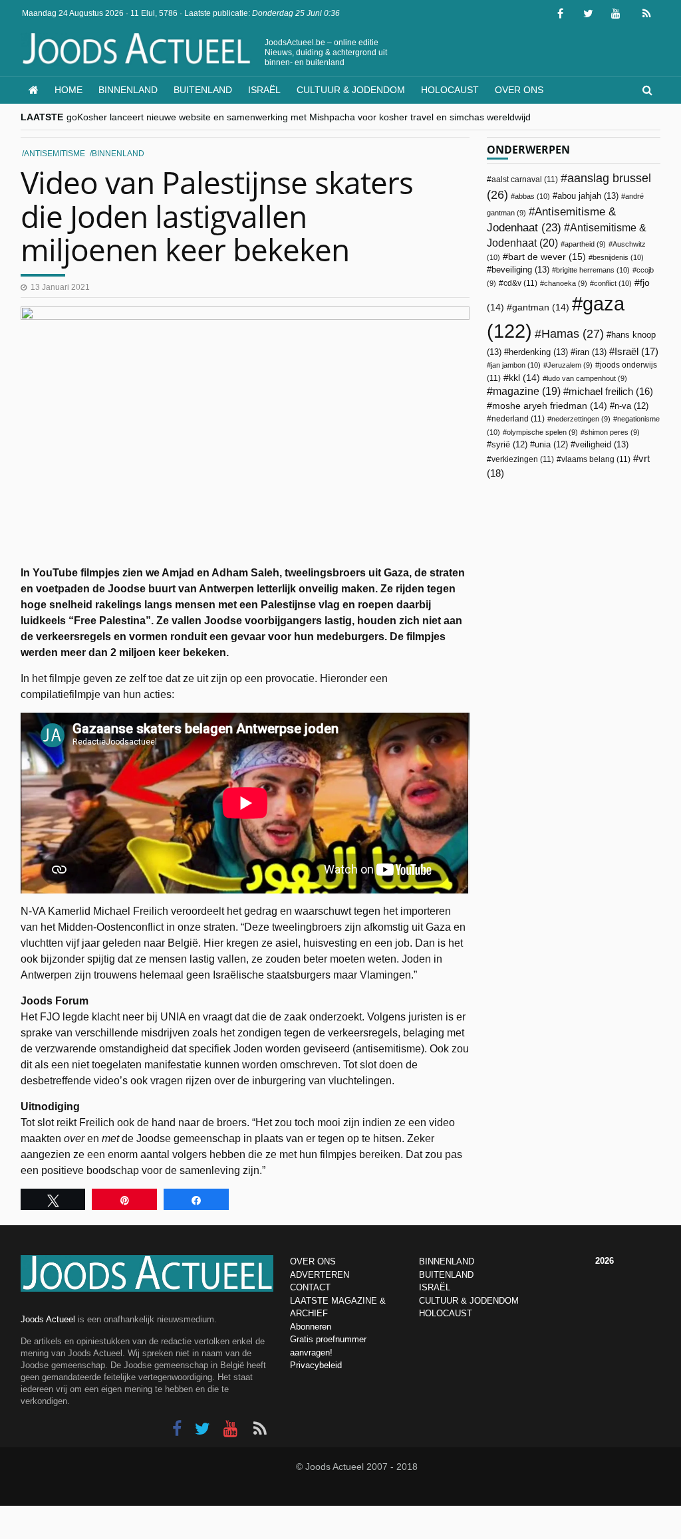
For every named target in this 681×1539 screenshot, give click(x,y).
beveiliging (520, 270)
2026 (604, 1261)
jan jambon (516, 365)
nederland (518, 418)
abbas (532, 196)
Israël (264, 89)
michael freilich (611, 391)
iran (591, 352)
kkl (524, 378)
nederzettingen (581, 419)
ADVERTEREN (319, 1275)
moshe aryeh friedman (549, 406)
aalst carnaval (524, 179)
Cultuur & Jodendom (351, 89)
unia (551, 444)
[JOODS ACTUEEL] (34, 90)
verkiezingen (522, 459)
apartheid (585, 244)
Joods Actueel (48, 1319)
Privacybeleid (316, 1365)
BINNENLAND (446, 1261)
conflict (613, 283)
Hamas (572, 333)
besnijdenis (618, 257)
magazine (527, 391)
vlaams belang (595, 459)
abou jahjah (587, 196)
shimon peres (612, 432)
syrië (509, 444)
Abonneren (310, 1327)
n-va (631, 406)
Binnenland (128, 89)
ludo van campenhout (587, 378)
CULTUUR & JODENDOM (469, 1301)
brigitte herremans (593, 270)
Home (68, 89)
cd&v (520, 283)
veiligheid (601, 444)
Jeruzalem (570, 365)
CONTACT (310, 1287)
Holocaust (450, 89)
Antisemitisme (54, 153)
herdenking (538, 352)
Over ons (519, 89)
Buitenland (203, 89)
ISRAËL (434, 1287)
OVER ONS (313, 1261)
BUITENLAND (446, 1275)
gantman (540, 307)
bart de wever (547, 256)
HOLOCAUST (445, 1313)
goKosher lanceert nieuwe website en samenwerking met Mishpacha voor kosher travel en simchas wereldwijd (299, 117)
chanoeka (565, 283)
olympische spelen (542, 432)
